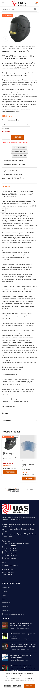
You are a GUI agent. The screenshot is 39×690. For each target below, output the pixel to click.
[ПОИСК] (35, 9)
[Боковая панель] (2, 209)
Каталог (12, 46)
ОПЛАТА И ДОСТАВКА (19, 152)
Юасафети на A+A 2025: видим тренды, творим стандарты (21, 624)
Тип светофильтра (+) (10, 120)
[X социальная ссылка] (15, 178)
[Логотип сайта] (19, 3)
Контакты (5, 607)
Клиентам (5, 599)
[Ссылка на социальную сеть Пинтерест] (20, 178)
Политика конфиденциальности (13, 614)
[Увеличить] (5, 38)
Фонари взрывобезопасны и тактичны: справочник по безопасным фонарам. (23, 645)
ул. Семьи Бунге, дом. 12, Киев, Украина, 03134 (18, 525)
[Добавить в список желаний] (35, 437)
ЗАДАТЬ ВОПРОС (19, 148)
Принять (29, 686)
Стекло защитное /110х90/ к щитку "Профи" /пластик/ (28, 463)
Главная (4, 46)
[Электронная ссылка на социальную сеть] (17, 178)
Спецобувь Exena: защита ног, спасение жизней (20, 656)
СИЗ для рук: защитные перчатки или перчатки (23, 634)
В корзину (17, 137)
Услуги (4, 595)
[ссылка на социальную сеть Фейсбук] (12, 178)
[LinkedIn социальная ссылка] (23, 178)
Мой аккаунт (6, 603)
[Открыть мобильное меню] (3, 3)
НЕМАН (30, 490)
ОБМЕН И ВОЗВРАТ (19, 155)
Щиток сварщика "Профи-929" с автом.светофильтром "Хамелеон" (10, 456)
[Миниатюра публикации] (5, 625)
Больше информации (13, 686)
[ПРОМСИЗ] (12, 489)
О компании (6, 588)
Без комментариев (23, 628)
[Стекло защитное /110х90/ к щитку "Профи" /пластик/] (28, 447)
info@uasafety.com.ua (11, 565)
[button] (29, 478)
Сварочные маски (13, 48)
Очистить (6, 129)
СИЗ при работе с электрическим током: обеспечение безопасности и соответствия (22, 667)
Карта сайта (6, 610)
